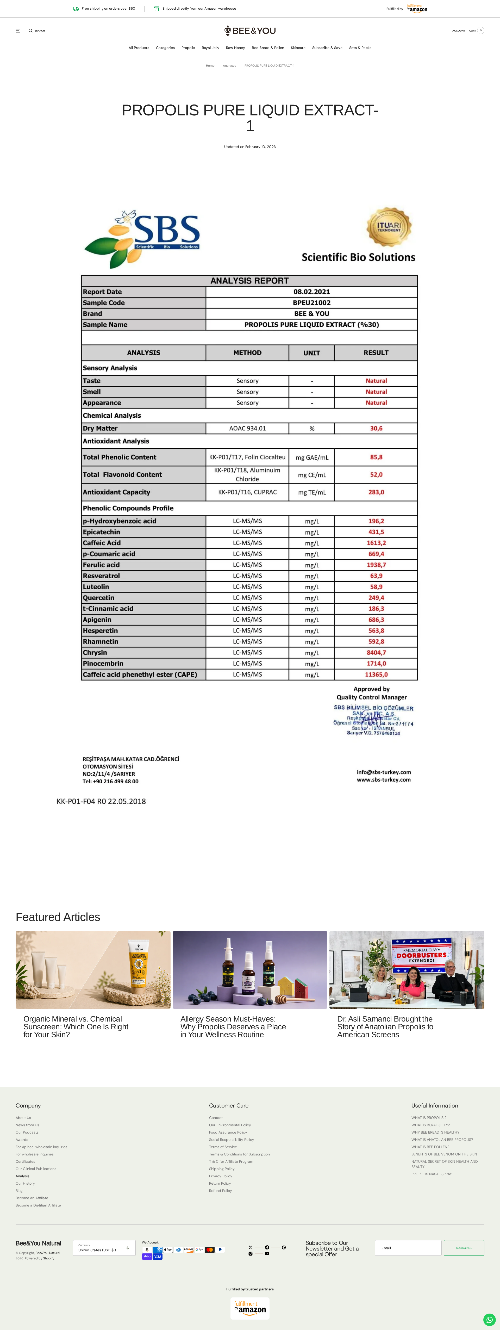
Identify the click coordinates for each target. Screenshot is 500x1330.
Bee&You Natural (48, 1253)
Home (210, 66)
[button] (37, 30)
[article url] (93, 970)
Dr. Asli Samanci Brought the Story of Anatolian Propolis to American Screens (385, 1026)
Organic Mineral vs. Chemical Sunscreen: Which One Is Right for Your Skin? (75, 1026)
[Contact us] (489, 1320)
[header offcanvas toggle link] (20, 30)
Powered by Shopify (39, 1258)
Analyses (229, 66)
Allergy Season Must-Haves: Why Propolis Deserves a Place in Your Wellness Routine (233, 1026)
